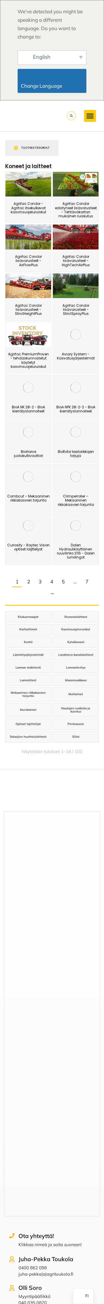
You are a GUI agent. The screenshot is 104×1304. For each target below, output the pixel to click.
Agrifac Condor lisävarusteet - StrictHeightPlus (28, 309)
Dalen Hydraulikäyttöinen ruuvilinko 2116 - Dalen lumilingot (76, 551)
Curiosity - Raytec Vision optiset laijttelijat (28, 547)
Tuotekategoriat (35, 148)
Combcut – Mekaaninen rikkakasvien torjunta (28, 498)
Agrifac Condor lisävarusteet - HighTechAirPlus (76, 260)
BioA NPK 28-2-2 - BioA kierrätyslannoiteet (75, 409)
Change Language (53, 86)
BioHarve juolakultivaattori (28, 453)
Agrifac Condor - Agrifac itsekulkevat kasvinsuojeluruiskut (28, 207)
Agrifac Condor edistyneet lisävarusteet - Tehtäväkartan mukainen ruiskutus (76, 209)
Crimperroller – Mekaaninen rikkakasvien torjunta (76, 500)
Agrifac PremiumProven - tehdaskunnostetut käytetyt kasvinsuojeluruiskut (28, 360)
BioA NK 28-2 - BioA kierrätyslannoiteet (28, 409)
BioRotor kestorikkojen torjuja (76, 453)
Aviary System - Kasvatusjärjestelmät (76, 356)
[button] (90, 116)
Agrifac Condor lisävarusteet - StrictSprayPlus (75, 309)
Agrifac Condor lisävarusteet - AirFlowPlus (28, 260)
